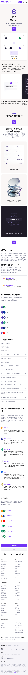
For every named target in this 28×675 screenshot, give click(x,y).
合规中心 (23, 637)
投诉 (16, 577)
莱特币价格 (3, 595)
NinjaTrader (12, 649)
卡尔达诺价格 (4, 592)
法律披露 (15, 672)
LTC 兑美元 (17, 599)
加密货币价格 (4, 582)
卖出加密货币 (4, 563)
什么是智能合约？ (18, 623)
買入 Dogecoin (7, 484)
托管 (13, 658)
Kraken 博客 (17, 564)
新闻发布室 (17, 568)
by (4, 645)
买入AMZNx (3, 629)
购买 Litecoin (4, 615)
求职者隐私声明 (17, 639)
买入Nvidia (17, 605)
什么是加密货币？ (18, 622)
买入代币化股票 (5, 619)
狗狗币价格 (3, 588)
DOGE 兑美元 (17, 593)
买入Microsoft (18, 614)
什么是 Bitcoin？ (18, 625)
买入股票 (17, 603)
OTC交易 (3, 568)
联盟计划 (16, 570)
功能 (2, 559)
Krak (2, 658)
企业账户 (3, 570)
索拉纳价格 (3, 593)
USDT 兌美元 (10, 531)
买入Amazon (17, 610)
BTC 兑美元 (9, 510)
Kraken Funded (4, 578)
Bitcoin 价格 (3, 585)
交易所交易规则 (8, 639)
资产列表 (16, 571)
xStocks (8, 654)
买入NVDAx (3, 622)
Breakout (16, 649)
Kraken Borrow (4, 577)
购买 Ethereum (7, 438)
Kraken (2, 649)
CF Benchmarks (14, 654)
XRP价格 (3, 590)
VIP (19, 649)
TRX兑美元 (17, 597)
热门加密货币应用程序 (19, 629)
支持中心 (16, 575)
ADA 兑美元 (17, 595)
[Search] (23, 2)
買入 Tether (7, 449)
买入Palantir (17, 612)
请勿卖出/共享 (17, 637)
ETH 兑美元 (17, 586)
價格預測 (3, 599)
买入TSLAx (3, 623)
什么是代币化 (17, 627)
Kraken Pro (7, 649)
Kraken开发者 (18, 566)
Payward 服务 (3, 654)
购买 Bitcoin (7, 428)
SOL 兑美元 (9, 526)
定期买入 (3, 575)
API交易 (2, 571)
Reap (19, 654)
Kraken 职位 (17, 563)
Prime (5, 658)
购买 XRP (6, 461)
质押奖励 (3, 573)
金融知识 (17, 619)
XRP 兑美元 (9, 536)
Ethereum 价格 (4, 586)
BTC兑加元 (9, 521)
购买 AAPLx (3, 625)
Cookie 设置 (11, 637)
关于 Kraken (18, 559)
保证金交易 (3, 564)
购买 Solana (3, 614)
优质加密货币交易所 (19, 630)
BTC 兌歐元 (9, 516)
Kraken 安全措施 (18, 561)
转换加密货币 (18, 582)
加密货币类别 (4, 597)
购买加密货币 (4, 561)
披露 (12, 639)
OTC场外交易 (9, 658)
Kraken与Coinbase (19, 632)
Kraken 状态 (17, 573)
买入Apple (17, 608)
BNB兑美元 (17, 590)
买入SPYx (3, 627)
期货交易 (3, 566)
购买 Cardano (4, 612)
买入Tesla (17, 607)
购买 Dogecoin (4, 608)
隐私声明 (6, 637)
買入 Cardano (7, 472)
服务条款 (2, 639)
